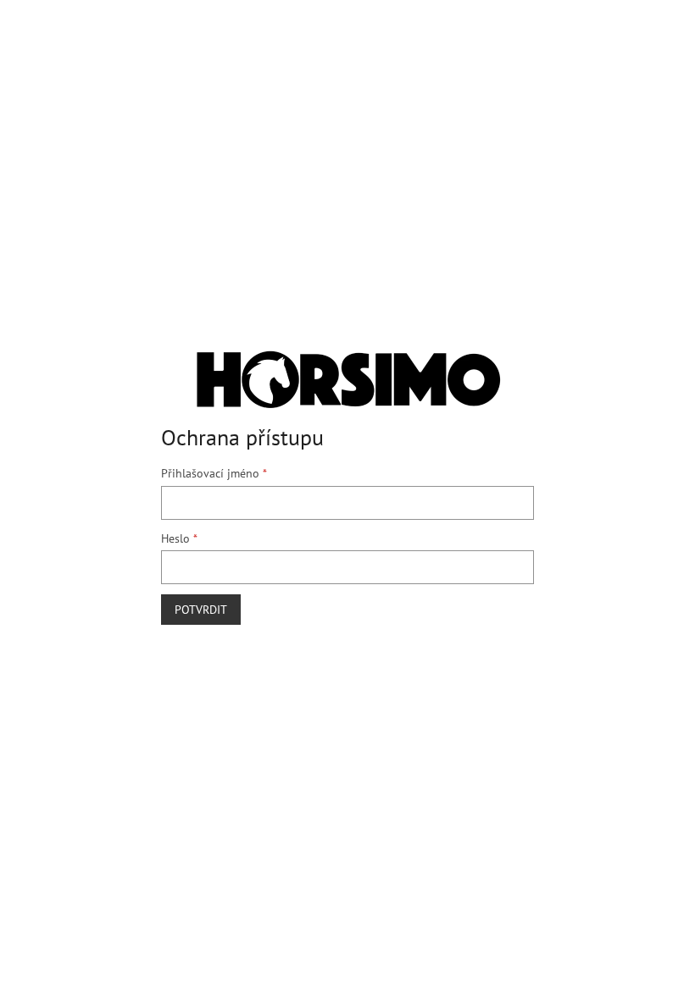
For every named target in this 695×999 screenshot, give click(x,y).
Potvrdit (201, 609)
